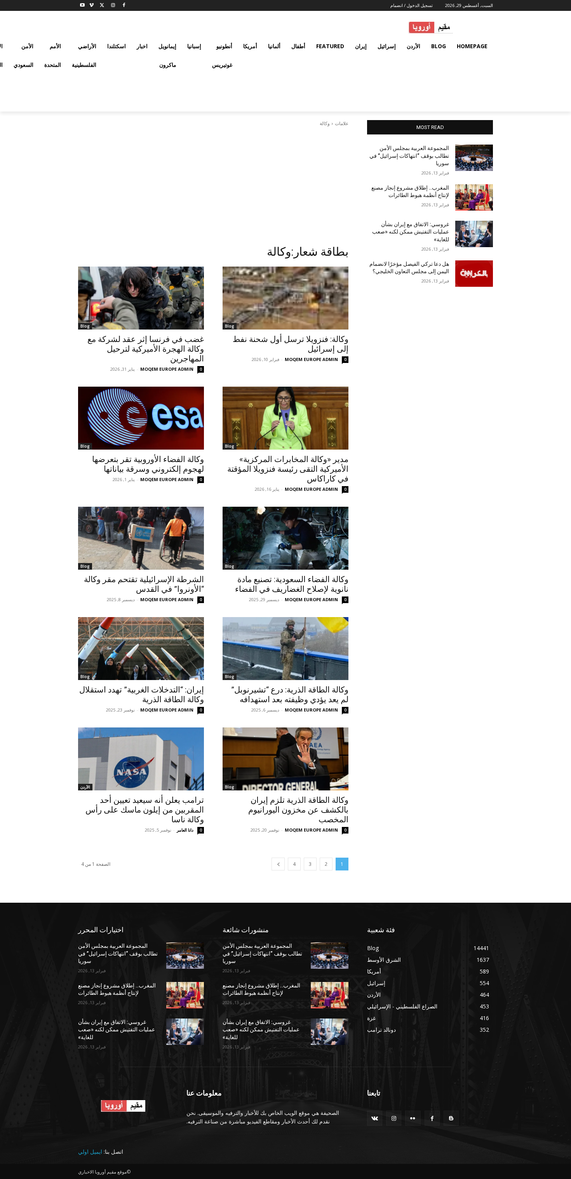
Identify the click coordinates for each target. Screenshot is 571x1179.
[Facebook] (123, 5)
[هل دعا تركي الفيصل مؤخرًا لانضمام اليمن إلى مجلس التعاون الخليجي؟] (474, 273)
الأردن (85, 787)
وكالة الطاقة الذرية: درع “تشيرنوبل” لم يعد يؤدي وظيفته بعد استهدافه (289, 694)
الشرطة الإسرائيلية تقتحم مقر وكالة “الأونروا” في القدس (144, 584)
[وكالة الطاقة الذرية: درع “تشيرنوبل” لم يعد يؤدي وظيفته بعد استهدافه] (285, 648)
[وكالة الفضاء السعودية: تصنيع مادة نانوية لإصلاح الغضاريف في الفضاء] (285, 538)
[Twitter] (102, 5)
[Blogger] (451, 1118)
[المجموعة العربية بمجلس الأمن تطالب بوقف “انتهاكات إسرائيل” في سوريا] (474, 158)
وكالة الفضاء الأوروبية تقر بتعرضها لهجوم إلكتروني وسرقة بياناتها (148, 464)
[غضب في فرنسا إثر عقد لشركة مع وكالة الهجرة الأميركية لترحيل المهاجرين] (141, 298)
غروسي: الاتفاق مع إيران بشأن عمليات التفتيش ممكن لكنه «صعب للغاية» (410, 231)
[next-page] (278, 864)
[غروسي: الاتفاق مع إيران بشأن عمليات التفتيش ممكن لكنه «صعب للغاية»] (474, 234)
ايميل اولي (90, 1151)
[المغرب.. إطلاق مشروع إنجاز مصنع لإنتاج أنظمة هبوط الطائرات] (474, 197)
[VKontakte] (374, 1118)
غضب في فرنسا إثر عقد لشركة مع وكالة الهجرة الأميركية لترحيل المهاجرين (145, 349)
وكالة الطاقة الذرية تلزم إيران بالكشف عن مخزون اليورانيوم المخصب (298, 809)
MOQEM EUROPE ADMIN (311, 359)
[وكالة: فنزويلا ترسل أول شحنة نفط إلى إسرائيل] (285, 298)
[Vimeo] (91, 5)
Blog (229, 326)
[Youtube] (82, 5)
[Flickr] (412, 1118)
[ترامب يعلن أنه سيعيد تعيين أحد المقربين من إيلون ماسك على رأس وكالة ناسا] (141, 758)
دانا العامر (185, 830)
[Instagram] (112, 5)
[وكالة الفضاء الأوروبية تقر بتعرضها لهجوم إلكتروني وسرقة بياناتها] (141, 418)
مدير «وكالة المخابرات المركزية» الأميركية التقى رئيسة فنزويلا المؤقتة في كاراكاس (287, 469)
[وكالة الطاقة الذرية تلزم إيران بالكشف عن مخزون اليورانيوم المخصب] (285, 758)
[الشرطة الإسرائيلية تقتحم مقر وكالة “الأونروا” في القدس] (141, 538)
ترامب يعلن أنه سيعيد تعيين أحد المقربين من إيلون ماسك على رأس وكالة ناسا (144, 809)
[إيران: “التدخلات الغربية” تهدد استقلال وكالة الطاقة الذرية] (141, 648)
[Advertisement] (213, 185)
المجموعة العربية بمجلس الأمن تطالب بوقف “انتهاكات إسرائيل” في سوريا (409, 155)
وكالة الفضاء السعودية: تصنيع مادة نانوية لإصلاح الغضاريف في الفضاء (291, 584)
